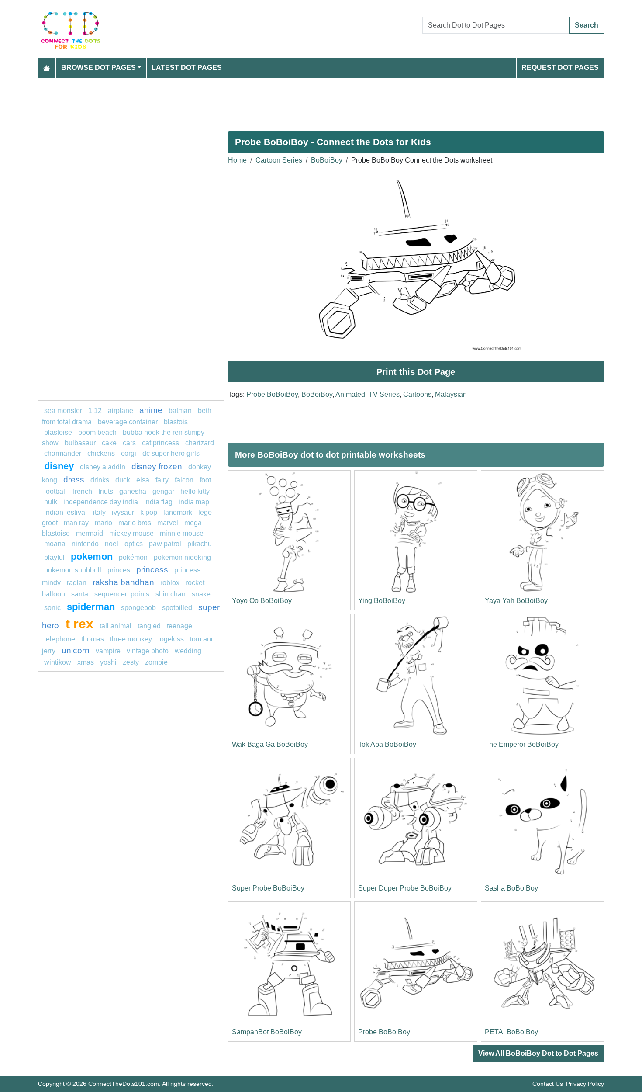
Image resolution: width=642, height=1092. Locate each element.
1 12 (95, 410)
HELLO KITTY (195, 491)
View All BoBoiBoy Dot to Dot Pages (538, 1053)
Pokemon (92, 556)
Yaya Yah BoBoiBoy (516, 600)
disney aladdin (102, 467)
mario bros (134, 523)
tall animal (115, 626)
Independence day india (100, 502)
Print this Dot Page (415, 372)
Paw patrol (165, 544)
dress (73, 479)
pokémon (133, 557)
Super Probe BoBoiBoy (268, 888)
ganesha (132, 491)
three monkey (131, 639)
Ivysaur (123, 512)
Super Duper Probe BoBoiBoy (405, 888)
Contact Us (547, 1083)
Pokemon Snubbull (72, 570)
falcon (184, 480)
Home (237, 160)
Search (586, 25)
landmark (177, 512)
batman (180, 410)
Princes (118, 570)
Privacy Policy (585, 1083)
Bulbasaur (80, 443)
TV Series (384, 394)
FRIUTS (105, 491)
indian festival (65, 512)
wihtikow (57, 662)
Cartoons (417, 394)
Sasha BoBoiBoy (511, 888)
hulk (50, 502)
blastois (176, 422)
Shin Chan (170, 594)
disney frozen (156, 466)
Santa (79, 594)
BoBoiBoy (326, 160)
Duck (122, 480)
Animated (350, 394)
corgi (128, 453)
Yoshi (108, 662)
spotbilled (177, 607)
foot (205, 480)
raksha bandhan (123, 582)
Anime (150, 410)
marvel (167, 523)
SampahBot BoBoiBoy (267, 1032)
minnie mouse (182, 533)
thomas (92, 639)
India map (194, 502)
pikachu (199, 544)
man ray (76, 523)
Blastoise (58, 432)
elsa (142, 480)
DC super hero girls (171, 453)
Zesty (131, 662)
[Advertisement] (300, 101)
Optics (133, 544)
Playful (54, 557)
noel (111, 544)
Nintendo (85, 544)
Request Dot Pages (560, 67)
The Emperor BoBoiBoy (522, 744)
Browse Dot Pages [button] (98, 67)
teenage (179, 626)
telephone (59, 639)
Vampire (108, 651)
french (82, 491)
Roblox (169, 582)
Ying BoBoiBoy (381, 600)
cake (109, 443)
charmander (63, 453)
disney (59, 466)
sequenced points (121, 594)
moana (55, 544)
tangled (149, 626)
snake (201, 594)
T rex (79, 623)
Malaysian (451, 394)
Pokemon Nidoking (182, 557)
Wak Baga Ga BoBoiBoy (270, 744)
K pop (148, 512)
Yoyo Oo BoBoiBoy (262, 600)
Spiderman (91, 606)
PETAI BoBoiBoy (511, 1032)
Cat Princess (160, 443)
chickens (101, 453)
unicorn (76, 650)
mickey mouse (131, 533)
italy (99, 512)
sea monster (64, 410)
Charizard (199, 443)
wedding (188, 651)
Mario (103, 523)
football (55, 491)
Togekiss (171, 639)
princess (152, 569)
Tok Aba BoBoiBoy (387, 744)
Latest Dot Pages (187, 67)
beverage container (128, 422)
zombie (156, 662)
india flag (158, 502)
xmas (85, 662)
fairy (162, 480)
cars (129, 443)
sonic (52, 607)
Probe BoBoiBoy (272, 394)
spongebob (138, 607)
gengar (163, 491)
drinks (99, 480)
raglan (76, 582)
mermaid (89, 533)
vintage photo (148, 651)
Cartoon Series (278, 160)
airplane (120, 410)
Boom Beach (97, 432)
